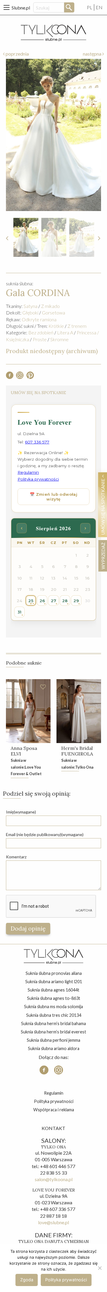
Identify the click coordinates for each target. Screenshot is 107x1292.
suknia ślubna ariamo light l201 (53, 981)
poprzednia (17, 53)
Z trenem (76, 326)
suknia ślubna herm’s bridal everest (53, 1031)
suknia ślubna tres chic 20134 (53, 1015)
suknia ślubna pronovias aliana (54, 973)
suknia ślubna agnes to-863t (53, 998)
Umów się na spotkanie (103, 506)
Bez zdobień (41, 332)
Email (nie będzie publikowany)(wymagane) (45, 834)
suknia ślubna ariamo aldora (53, 1048)
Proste (40, 339)
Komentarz (16, 856)
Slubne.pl (21, 7)
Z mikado (50, 306)
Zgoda (26, 1279)
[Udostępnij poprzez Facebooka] (9, 377)
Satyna (30, 306)
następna (92, 53)
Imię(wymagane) (21, 811)
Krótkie (56, 326)
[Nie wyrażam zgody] (100, 1268)
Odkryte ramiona (39, 319)
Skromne (59, 339)
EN (99, 7)
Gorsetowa (53, 312)
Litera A (65, 332)
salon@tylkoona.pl (54, 1179)
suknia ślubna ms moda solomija (53, 1006)
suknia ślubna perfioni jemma (53, 1040)
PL (89, 7)
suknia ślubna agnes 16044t (53, 989)
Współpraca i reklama (53, 1109)
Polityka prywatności (53, 1101)
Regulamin (53, 1093)
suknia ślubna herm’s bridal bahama (53, 1023)
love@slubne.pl (53, 1222)
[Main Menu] (7, 7)
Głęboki (30, 312)
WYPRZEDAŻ (103, 555)
